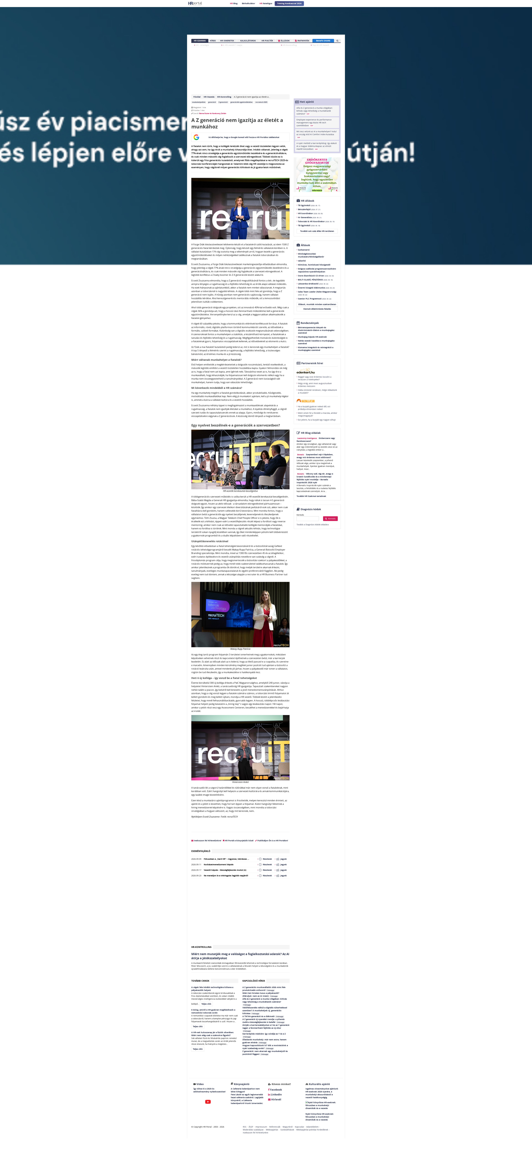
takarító (302, 260)
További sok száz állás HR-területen (317, 231)
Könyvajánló (241, 1084)
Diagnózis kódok (311, 509)
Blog (233, 3)
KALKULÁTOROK (248, 40)
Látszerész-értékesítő (313, 283)
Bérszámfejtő (309, 209)
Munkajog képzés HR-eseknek (312, 337)
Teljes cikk (206, 1004)
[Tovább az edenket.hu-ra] (317, 370)
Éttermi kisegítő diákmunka (316, 287)
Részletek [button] (267, 859)
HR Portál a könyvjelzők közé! (239, 840)
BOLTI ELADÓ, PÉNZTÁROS (315, 279)
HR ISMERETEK (227, 40)
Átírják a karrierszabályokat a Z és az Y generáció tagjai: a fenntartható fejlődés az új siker (265, 1028)
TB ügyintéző (309, 205)
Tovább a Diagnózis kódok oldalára (313, 524)
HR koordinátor (310, 213)
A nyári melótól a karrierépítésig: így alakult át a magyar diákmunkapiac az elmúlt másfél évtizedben (316, 146)
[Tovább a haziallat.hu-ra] (317, 400)
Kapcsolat (299, 1126)
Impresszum (261, 1126)
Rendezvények (310, 323)
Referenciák (274, 1126)
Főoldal (196, 97)
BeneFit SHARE (323, 40)
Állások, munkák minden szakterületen (317, 304)
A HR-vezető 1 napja (232, 45)
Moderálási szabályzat (253, 1129)
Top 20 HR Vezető (320, 45)
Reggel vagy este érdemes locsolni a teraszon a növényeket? (314, 378)
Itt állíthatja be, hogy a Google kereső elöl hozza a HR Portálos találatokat (244, 137)
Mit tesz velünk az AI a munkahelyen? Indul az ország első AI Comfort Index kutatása (316, 134)
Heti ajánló (307, 102)
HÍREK (213, 40)
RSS (244, 1126)
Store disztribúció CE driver (316, 275)
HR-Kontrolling (289, 45)
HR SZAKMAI (200, 40)
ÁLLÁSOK (285, 40)
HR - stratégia (202, 45)
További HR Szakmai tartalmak (311, 496)
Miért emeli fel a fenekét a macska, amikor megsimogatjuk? (317, 414)
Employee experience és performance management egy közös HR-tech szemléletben (314, 122)
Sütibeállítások (287, 1129)
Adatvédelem (312, 1126)
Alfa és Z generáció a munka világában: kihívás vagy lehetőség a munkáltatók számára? (264, 1002)
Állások (305, 245)
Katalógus (265, 3)
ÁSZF (251, 1126)
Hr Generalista (309, 217)
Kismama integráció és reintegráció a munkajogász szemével (315, 348)
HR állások (307, 200)
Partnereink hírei (312, 363)
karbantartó (304, 249)
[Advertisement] (240, 912)
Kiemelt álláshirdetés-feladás (317, 309)
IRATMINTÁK (303, 40)
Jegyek (283, 859)
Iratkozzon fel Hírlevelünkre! (207, 840)
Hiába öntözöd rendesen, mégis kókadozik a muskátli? (317, 391)
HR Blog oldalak (311, 433)
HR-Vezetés (209, 97)
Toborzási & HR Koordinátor (316, 221)
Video (200, 1084)
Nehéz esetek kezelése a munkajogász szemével (316, 342)
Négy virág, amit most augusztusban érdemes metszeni (315, 384)
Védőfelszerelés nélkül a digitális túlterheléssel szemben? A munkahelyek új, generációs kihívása (264, 1010)
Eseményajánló (200, 851)
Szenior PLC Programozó (314, 298)
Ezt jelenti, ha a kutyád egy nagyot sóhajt (317, 419)
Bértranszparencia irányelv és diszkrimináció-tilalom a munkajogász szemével (316, 330)
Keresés (300, 515)
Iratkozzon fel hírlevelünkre (255, 1132)
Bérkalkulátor (248, 3)
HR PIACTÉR (267, 40)
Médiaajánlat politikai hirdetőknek (312, 1129)
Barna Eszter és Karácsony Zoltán (212, 113)
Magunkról (288, 1126)
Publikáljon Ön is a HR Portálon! (272, 840)
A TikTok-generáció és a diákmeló (262, 1016)
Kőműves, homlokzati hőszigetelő (314, 264)
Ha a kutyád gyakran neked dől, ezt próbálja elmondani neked (314, 408)
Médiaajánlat (272, 1129)
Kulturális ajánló (319, 1084)
